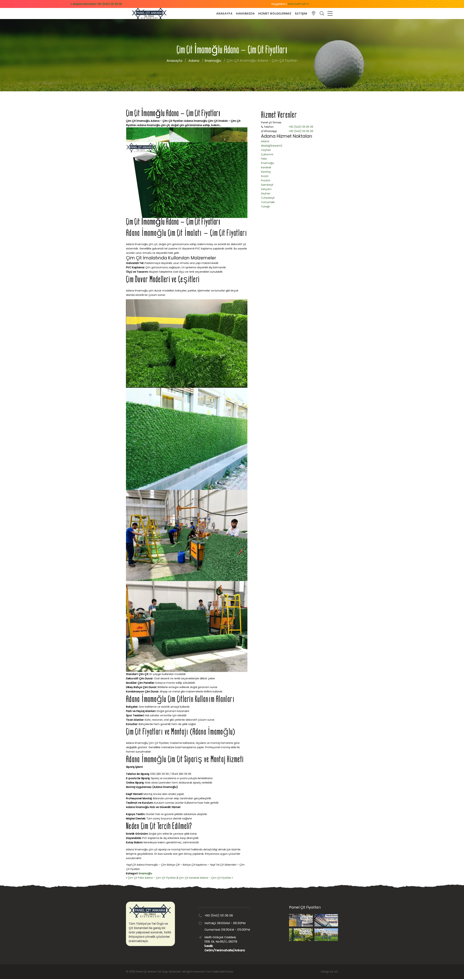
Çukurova (267, 154)
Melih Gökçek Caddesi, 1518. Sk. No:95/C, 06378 (221, 943)
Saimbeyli (267, 185)
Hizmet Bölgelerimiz (274, 13)
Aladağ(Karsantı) (271, 145)
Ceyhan (266, 150)
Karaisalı (266, 167)
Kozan (265, 176)
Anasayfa (224, 13)
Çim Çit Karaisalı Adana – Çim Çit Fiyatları (205, 878)
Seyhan (265, 193)
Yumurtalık (268, 202)
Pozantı (265, 180)
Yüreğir (265, 206)
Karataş (266, 172)
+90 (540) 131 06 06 (301, 127)
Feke (264, 159)
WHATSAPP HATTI (298, 4)
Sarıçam (266, 189)
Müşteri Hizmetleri (97, 4)
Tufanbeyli (267, 198)
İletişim (301, 13)
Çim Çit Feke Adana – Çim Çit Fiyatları (152, 878)
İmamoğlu (213, 60)
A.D (336, 971)
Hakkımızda (245, 13)
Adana (193, 60)
